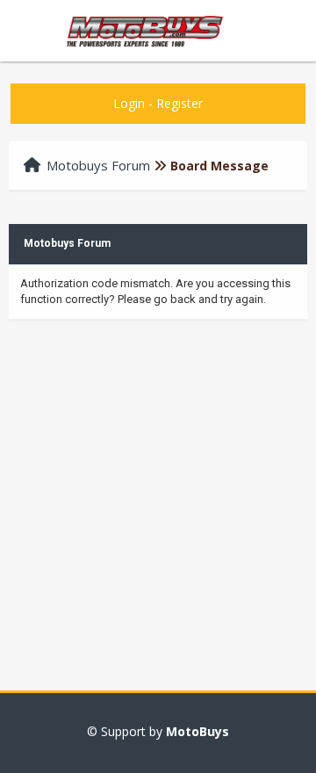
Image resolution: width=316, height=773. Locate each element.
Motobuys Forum (98, 165)
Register (179, 103)
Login (129, 103)
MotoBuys (197, 731)
